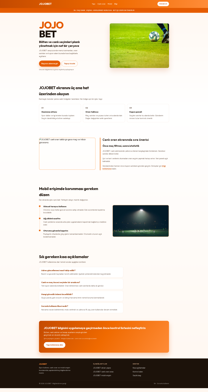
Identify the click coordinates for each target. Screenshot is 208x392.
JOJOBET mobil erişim (102, 375)
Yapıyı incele (69, 63)
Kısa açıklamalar (139, 368)
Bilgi (115, 4)
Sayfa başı (137, 375)
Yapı (93, 4)
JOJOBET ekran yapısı (102, 368)
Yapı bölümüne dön (54, 345)
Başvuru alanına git (49, 63)
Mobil (110, 4)
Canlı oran (101, 4)
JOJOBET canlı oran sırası (103, 372)
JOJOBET (45, 4)
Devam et (163, 4)
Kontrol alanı (138, 372)
